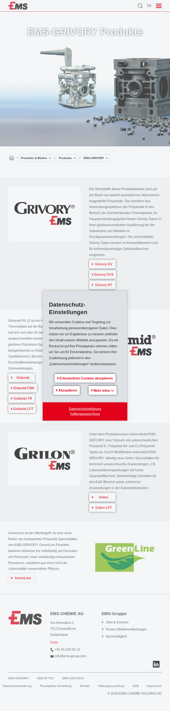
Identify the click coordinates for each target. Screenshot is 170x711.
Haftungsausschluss (85, 414)
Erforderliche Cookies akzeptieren (86, 378)
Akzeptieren (67, 390)
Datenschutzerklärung (85, 409)
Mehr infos (102, 390)
